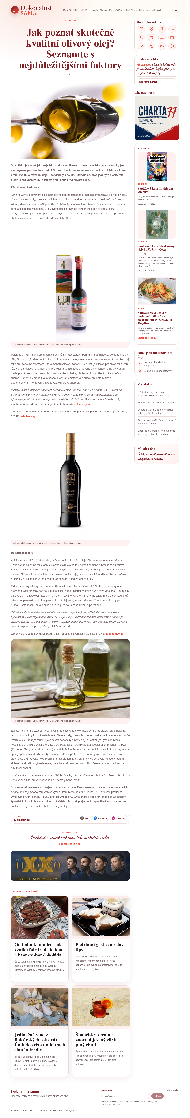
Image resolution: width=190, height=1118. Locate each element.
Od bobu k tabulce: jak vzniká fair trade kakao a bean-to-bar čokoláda (38, 949)
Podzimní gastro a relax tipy (100, 947)
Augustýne (143, 64)
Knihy (84, 9)
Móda (103, 9)
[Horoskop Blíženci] (162, 29)
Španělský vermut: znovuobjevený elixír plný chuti (96, 1039)
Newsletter (107, 1090)
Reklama (15, 1110)
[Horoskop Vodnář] (162, 46)
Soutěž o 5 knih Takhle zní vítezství (156, 402)
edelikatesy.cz (81, 404)
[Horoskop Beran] (141, 29)
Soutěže (144, 9)
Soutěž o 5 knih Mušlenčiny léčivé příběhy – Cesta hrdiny (155, 411)
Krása (94, 9)
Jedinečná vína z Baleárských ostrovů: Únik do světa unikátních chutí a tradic (39, 1042)
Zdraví (156, 9)
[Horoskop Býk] (151, 29)
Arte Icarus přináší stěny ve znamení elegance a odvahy (157, 421)
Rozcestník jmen (148, 81)
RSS (25, 1110)
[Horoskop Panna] (151, 37)
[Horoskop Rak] (172, 29)
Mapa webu (173, 1090)
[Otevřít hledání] (175, 10)
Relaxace (131, 9)
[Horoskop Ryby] (172, 46)
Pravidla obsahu (38, 1110)
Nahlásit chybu (66, 1110)
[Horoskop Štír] (172, 37)
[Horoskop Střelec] (141, 46)
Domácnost (70, 9)
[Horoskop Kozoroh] (151, 46)
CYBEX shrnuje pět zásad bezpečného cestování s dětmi (154, 393)
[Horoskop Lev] (141, 37)
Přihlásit (157, 1096)
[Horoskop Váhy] (162, 37)
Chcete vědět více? (70, 844)
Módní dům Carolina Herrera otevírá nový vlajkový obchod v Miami (156, 432)
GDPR (52, 1110)
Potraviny (115, 9)
